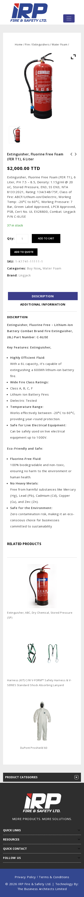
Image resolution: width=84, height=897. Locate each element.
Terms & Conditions (54, 877)
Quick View (75, 624)
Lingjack (25, 275)
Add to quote (23, 252)
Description (43, 296)
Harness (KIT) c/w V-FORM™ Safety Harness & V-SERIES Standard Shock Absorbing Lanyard (70, 164)
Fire (27, 44)
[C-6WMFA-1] (15, 134)
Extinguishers (40, 44)
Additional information (42, 304)
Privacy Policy (25, 877)
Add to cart (46, 238)
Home (19, 44)
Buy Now (34, 268)
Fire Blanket (74, 157)
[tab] (42, 296)
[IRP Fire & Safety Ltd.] (30, 12)
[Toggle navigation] (69, 18)
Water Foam (59, 44)
